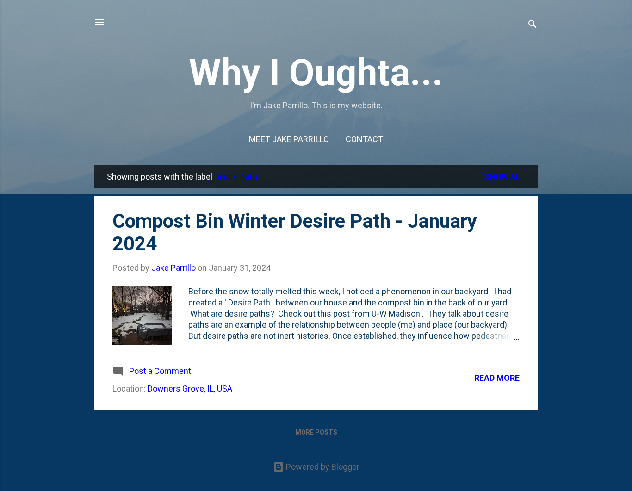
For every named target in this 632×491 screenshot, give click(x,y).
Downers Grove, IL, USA (190, 388)
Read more (497, 378)
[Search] (532, 25)
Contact (364, 139)
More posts (316, 432)
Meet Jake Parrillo (289, 139)
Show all (504, 176)
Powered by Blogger (321, 467)
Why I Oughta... (316, 72)
